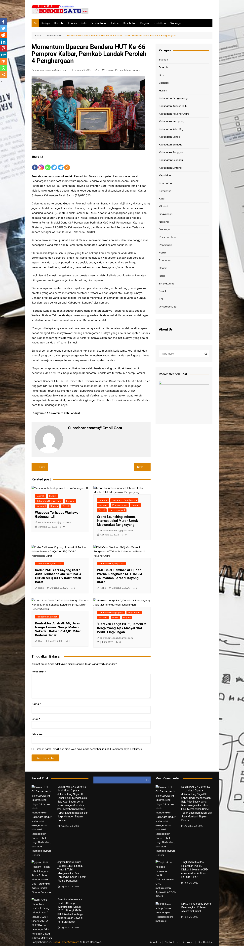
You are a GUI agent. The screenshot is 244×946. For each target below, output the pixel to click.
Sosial (66, 506)
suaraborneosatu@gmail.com (51, 69)
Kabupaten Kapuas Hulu (173, 106)
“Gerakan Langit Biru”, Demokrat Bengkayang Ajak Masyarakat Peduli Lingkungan (121, 628)
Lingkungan (134, 612)
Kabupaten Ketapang (171, 121)
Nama (36, 703)
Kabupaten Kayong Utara (49, 563)
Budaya (45, 23)
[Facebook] (35, 164)
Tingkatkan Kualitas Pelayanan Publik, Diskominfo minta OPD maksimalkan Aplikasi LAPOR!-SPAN (194, 870)
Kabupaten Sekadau (47, 616)
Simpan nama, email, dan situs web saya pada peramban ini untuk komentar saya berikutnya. (89, 749)
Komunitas (165, 191)
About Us (155, 942)
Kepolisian (165, 175)
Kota (83, 23)
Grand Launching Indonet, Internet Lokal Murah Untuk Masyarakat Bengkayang (117, 521)
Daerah (58, 23)
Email (36, 719)
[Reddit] (3, 35)
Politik (115, 617)
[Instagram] (41, 164)
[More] (67, 164)
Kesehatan (129, 23)
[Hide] (1, 81)
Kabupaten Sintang (170, 167)
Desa (162, 75)
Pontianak (165, 260)
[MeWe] (3, 55)
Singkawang (166, 283)
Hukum (115, 23)
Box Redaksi (205, 942)
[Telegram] (61, 164)
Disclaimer (188, 942)
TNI (161, 299)
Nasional (41, 506)
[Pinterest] (3, 48)
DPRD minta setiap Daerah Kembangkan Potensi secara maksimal (196, 907)
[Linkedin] (3, 41)
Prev (42, 467)
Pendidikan (159, 23)
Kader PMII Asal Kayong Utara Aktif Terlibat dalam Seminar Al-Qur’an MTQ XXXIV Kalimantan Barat (59, 576)
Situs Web (38, 734)
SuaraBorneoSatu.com (66, 942)
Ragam (144, 23)
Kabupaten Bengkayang (49, 501)
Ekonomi (72, 23)
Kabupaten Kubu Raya (172, 129)
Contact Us (171, 942)
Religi (162, 275)
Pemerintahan (98, 23)
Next (140, 467)
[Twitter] (54, 164)
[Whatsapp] (48, 164)
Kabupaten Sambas (170, 144)
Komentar (39, 671)
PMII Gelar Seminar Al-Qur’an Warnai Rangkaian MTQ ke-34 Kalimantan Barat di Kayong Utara (119, 576)
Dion (40, 641)
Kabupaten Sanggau (171, 152)
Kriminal (70, 501)
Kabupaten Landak (170, 136)
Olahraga (175, 23)
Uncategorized (117, 510)
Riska (41, 587)
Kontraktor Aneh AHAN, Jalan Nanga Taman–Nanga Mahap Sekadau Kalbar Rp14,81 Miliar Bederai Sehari (58, 629)
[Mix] (3, 61)
